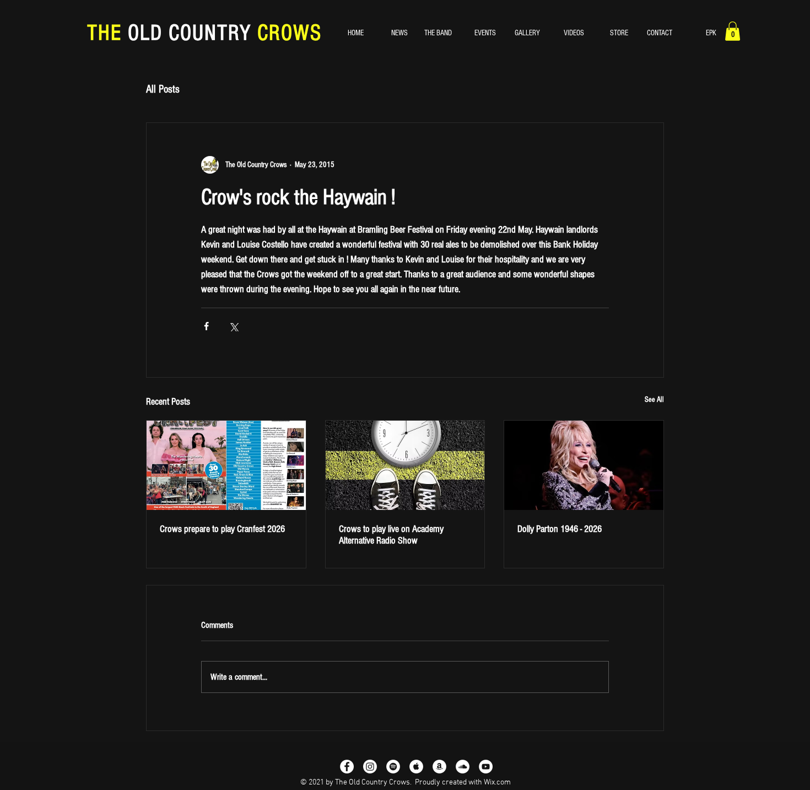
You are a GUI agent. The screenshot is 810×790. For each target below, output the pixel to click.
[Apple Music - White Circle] (416, 766)
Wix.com (497, 782)
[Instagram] (370, 766)
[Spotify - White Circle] (393, 766)
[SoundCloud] (462, 766)
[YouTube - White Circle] (486, 766)
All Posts (163, 89)
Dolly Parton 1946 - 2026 (559, 529)
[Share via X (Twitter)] (233, 326)
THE (107, 32)
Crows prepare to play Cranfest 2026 (222, 529)
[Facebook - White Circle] (347, 766)
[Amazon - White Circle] (439, 766)
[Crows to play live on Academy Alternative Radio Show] (405, 465)
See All (654, 399)
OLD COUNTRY (189, 32)
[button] (733, 31)
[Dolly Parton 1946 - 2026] (583, 465)
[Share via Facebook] (206, 326)
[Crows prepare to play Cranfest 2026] (226, 465)
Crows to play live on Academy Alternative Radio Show (391, 534)
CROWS (286, 32)
